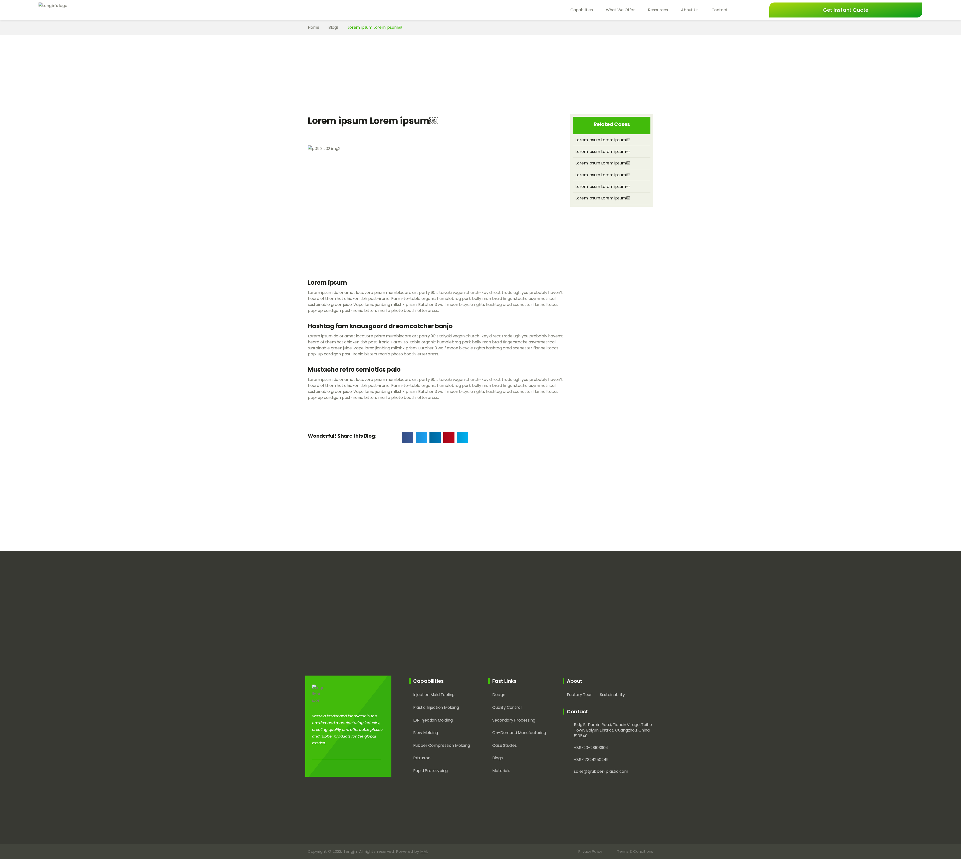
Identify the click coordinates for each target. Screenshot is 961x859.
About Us (689, 10)
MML (424, 851)
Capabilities (581, 10)
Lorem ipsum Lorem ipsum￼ (602, 140)
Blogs (333, 27)
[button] (845, 9)
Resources (658, 10)
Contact (719, 10)
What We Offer (620, 10)
